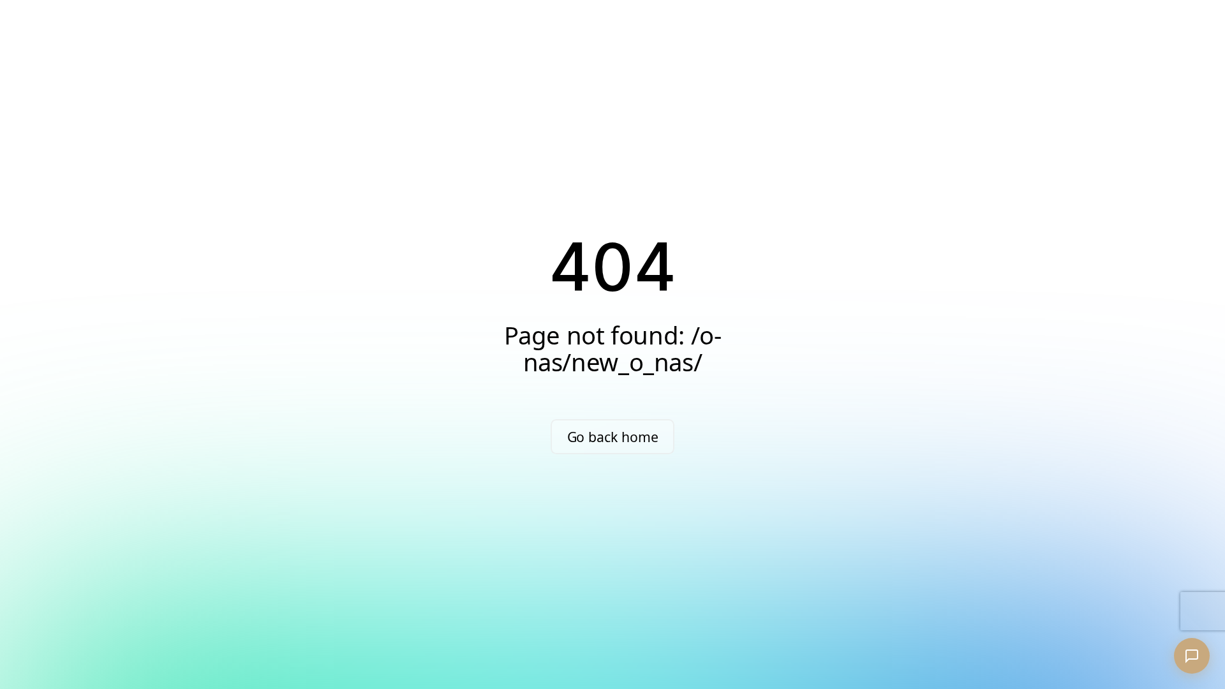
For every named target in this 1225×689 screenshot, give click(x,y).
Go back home (612, 436)
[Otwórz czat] (1192, 656)
